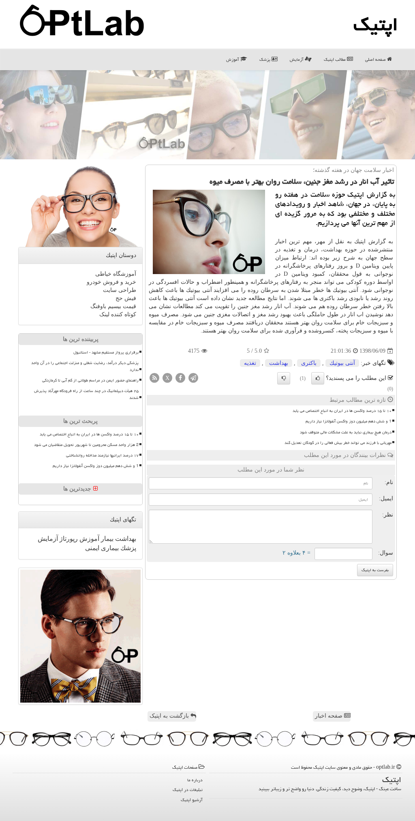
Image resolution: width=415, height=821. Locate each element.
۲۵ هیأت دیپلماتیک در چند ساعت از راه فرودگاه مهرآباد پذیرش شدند (86, 394)
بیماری (109, 547)
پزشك (127, 547)
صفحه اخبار (329, 716)
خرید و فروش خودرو (111, 282)
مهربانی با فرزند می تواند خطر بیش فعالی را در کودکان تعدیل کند (338, 443)
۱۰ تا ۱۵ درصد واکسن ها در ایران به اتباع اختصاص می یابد (342, 411)
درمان (311, 250)
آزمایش (297, 59)
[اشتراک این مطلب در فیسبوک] (180, 378)
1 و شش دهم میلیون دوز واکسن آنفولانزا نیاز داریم (348, 421)
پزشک (265, 59)
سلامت (332, 322)
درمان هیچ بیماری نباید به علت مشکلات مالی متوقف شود (345, 432)
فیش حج (126, 298)
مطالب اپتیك (335, 59)
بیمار (106, 538)
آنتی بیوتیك (342, 363)
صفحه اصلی (376, 59)
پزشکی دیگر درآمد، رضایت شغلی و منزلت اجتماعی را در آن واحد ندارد (85, 366)
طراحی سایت (119, 290)
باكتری (309, 363)
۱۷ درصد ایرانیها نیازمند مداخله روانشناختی (102, 455)
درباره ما (195, 780)
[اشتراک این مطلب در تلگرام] (193, 378)
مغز (255, 306)
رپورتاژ (68, 538)
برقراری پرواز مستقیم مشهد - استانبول (106, 352)
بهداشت (332, 250)
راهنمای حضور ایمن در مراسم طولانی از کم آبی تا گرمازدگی (90, 380)
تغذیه (250, 363)
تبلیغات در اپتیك (188, 789)
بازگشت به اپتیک (170, 716)
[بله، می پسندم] (317, 378)
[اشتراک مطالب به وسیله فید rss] (154, 378)
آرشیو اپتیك (192, 799)
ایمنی (92, 547)
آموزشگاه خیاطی (115, 274)
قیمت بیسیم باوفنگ (113, 306)
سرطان (270, 290)
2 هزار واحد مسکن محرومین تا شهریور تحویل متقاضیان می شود (86, 445)
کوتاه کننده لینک (117, 314)
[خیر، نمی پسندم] (283, 378)
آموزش (233, 59)
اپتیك (375, 24)
